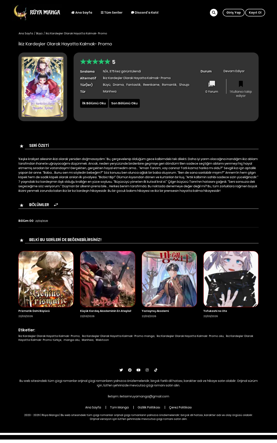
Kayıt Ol (255, 12)
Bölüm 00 (26, 221)
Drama (118, 85)
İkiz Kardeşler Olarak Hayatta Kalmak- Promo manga (118, 336)
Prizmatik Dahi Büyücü (34, 311)
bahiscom (206, 437)
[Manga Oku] (37, 12)
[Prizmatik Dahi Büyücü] (46, 279)
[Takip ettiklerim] (241, 84)
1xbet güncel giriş (76, 437)
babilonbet (114, 437)
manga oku (72, 340)
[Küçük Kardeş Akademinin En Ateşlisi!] (107, 279)
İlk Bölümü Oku (94, 103)
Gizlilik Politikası (149, 407)
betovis (189, 437)
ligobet (97, 437)
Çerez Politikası (180, 407)
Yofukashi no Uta (215, 311)
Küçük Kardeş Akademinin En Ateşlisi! (105, 311)
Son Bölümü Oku (124, 103)
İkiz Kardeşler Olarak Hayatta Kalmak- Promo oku (190, 336)
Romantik (169, 85)
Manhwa (87, 340)
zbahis (131, 437)
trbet (176, 437)
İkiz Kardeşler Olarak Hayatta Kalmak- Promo (76, 33)
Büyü (39, 33)
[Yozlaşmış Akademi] (169, 279)
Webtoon (102, 340)
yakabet (145, 437)
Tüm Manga (119, 407)
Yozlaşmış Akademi (155, 311)
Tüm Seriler (112, 12)
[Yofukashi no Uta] (231, 279)
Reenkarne (151, 85)
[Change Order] (56, 204)
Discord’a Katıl (146, 12)
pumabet (162, 437)
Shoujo (184, 85)
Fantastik (133, 85)
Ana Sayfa (83, 12)
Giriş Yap (233, 12)
